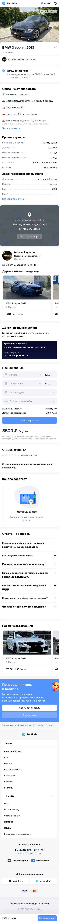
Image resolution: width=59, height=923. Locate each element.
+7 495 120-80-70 (29, 850)
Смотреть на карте (29, 236)
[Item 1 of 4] (27, 287)
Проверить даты (47, 918)
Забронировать (29, 420)
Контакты (8, 788)
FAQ (6, 803)
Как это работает (12, 769)
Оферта (13, 903)
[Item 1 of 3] (29, 26)
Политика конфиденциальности (34, 903)
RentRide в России (13, 751)
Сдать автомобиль (29, 707)
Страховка (9, 781)
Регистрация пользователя (17, 834)
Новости (8, 763)
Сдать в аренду (12, 816)
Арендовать (29, 715)
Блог (6, 757)
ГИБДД (7, 828)
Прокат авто (8, 725)
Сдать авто (9, 775)
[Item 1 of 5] (27, 643)
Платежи (8, 822)
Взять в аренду (11, 809)
